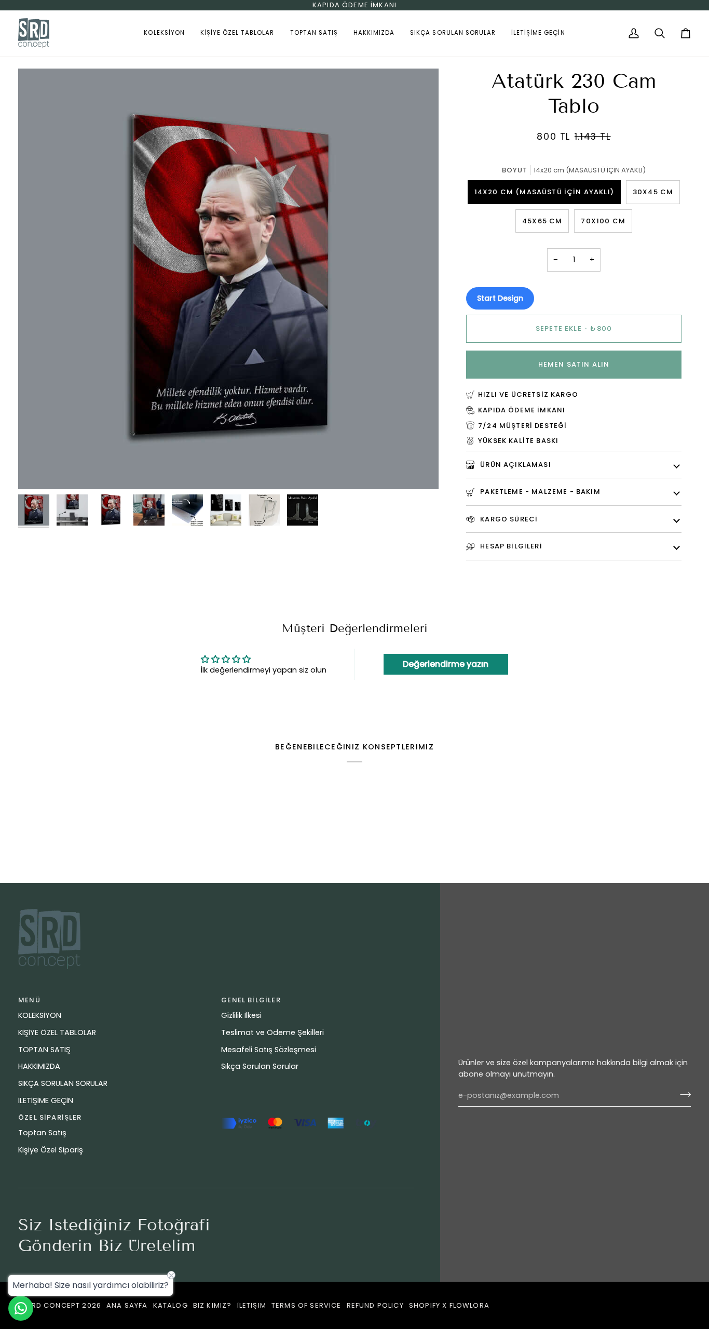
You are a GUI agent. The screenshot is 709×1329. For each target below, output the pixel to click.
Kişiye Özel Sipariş (50, 1150)
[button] (164, 33)
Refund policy (375, 1305)
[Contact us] (20, 1308)
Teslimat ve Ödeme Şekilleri (272, 1032)
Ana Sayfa (127, 1305)
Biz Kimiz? (212, 1305)
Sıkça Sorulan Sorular (259, 1066)
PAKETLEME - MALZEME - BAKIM (539, 491)
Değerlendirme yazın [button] (445, 664)
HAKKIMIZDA (39, 1066)
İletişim (251, 1305)
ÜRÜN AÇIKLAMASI (514, 464)
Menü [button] (29, 1000)
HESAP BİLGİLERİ (510, 546)
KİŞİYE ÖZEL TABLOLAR (57, 1032)
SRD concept (53, 1305)
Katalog (170, 1305)
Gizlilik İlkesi (241, 1015)
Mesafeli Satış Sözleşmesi (268, 1049)
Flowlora (469, 1305)
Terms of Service (306, 1305)
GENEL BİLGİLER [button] (250, 1000)
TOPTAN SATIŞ (44, 1049)
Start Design (500, 298)
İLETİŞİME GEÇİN (45, 1100)
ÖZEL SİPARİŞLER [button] (50, 1117)
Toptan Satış (42, 1132)
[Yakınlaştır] (38, 470)
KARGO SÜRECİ (508, 519)
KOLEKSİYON (39, 1015)
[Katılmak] (682, 1094)
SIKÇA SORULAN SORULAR (62, 1083)
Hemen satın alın (574, 364)
